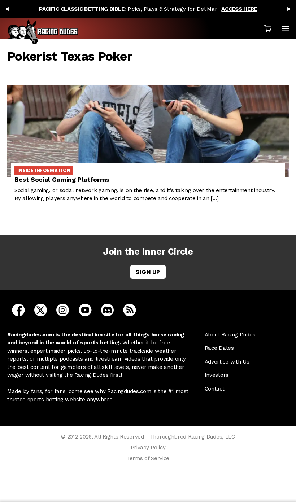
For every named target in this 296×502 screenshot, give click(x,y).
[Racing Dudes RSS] (129, 309)
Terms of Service (148, 458)
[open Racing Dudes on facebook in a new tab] (18, 309)
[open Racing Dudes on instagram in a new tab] (62, 309)
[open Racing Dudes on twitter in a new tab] (40, 309)
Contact (215, 389)
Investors (216, 375)
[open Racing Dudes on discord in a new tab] (107, 309)
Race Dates (219, 348)
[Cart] (267, 29)
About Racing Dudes (230, 334)
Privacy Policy (148, 447)
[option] (148, 9)
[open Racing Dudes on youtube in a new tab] (85, 309)
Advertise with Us (227, 361)
